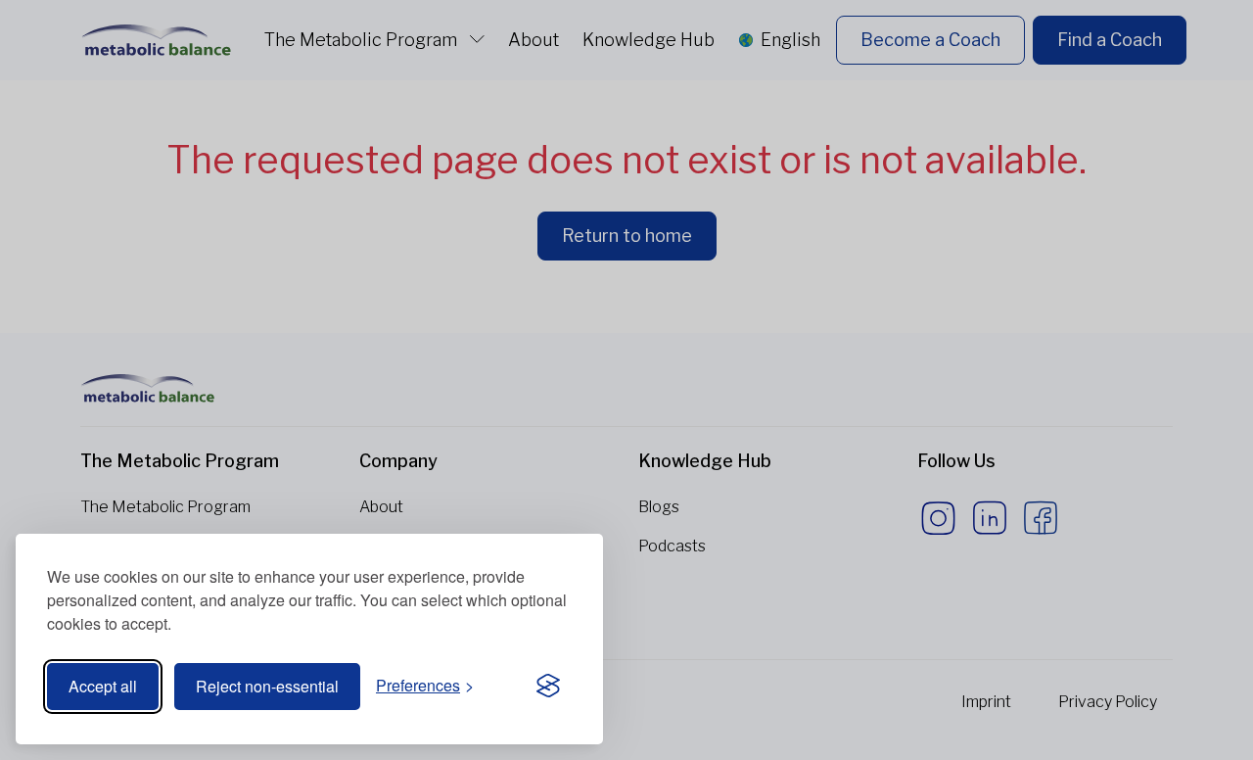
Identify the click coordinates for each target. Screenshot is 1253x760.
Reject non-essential (267, 686)
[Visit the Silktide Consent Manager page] (548, 686)
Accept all (103, 686)
